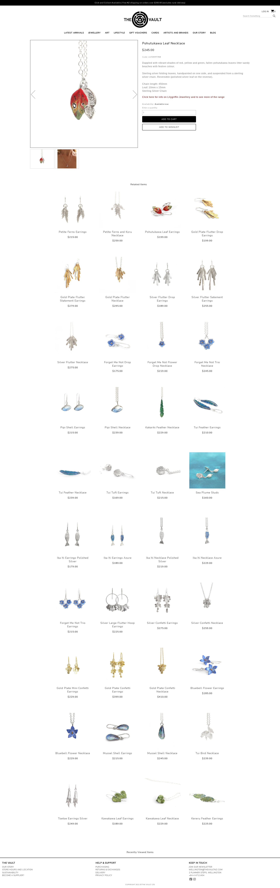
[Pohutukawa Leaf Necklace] (42, 158)
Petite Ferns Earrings (73, 232)
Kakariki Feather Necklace (162, 427)
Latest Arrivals (74, 32)
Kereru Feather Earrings (207, 818)
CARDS (155, 32)
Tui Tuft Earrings (117, 492)
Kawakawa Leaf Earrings (118, 818)
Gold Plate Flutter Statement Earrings (72, 298)
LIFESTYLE (119, 32)
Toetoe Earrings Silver (73, 818)
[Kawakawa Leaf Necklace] (162, 796)
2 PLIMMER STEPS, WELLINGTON (205, 872)
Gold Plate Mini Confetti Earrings (73, 689)
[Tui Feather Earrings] (207, 405)
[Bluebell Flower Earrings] (207, 666)
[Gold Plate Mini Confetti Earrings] (73, 666)
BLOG (213, 32)
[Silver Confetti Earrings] (162, 601)
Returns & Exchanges (108, 869)
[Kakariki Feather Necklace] (162, 405)
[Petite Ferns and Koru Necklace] (118, 210)
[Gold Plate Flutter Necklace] (118, 275)
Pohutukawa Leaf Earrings (162, 232)
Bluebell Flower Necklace (72, 753)
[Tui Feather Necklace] (73, 470)
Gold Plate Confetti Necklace (162, 689)
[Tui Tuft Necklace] (162, 470)
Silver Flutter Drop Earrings (162, 298)
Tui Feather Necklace (73, 492)
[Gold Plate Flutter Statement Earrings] (73, 275)
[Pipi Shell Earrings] (73, 405)
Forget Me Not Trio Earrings (72, 624)
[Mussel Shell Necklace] (162, 731)
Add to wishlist (169, 127)
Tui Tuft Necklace (162, 492)
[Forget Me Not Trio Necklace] (207, 340)
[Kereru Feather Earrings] (207, 796)
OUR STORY (199, 32)
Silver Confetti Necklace (207, 623)
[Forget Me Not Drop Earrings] (118, 340)
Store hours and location (17, 869)
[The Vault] (140, 19)
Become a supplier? (13, 875)
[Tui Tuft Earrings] (118, 470)
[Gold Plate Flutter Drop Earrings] (207, 210)
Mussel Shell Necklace (162, 753)
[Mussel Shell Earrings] (118, 731)
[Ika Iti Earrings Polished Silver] (73, 535)
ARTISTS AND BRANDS (175, 32)
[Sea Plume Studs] (207, 470)
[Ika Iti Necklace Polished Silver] (162, 535)
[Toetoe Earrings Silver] (73, 796)
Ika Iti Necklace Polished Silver (162, 559)
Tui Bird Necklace (207, 753)
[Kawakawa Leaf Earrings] (118, 796)
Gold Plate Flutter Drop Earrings (207, 233)
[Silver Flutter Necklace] (73, 340)
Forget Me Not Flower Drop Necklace (162, 364)
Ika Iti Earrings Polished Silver (73, 559)
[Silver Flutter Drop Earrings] (162, 275)
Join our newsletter (200, 867)
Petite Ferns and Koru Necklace (117, 233)
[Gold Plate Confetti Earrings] (118, 666)
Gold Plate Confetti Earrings (117, 689)
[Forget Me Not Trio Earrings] (73, 601)
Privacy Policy (104, 875)
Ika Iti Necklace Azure (207, 558)
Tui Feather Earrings (207, 427)
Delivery (100, 872)
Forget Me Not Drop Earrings (117, 364)
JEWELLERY (94, 32)
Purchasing (102, 867)
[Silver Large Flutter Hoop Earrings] (118, 601)
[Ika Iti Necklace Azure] (207, 535)
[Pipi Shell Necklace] (118, 405)
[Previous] (33, 94)
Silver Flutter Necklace (72, 362)
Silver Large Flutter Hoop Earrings (117, 624)
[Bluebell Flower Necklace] (73, 731)
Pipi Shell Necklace (118, 427)
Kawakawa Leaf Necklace (162, 818)
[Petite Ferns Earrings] (73, 210)
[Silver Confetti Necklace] (207, 601)
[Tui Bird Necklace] (207, 731)
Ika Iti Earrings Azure (118, 558)
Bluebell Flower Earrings (207, 688)
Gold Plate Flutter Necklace (117, 298)
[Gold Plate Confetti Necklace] (162, 666)
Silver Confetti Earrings (162, 623)
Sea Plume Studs (207, 492)
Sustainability (10, 872)
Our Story (8, 867)
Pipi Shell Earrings (72, 427)
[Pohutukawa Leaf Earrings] (162, 210)
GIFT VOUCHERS (138, 32)
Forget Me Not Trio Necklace (207, 364)
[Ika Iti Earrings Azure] (118, 535)
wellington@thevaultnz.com (206, 869)
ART (107, 32)
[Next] (135, 94)
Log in (265, 11)
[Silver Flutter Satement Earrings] (207, 275)
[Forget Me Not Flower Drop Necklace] (162, 340)
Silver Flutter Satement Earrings (207, 298)
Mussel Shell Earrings (117, 753)
